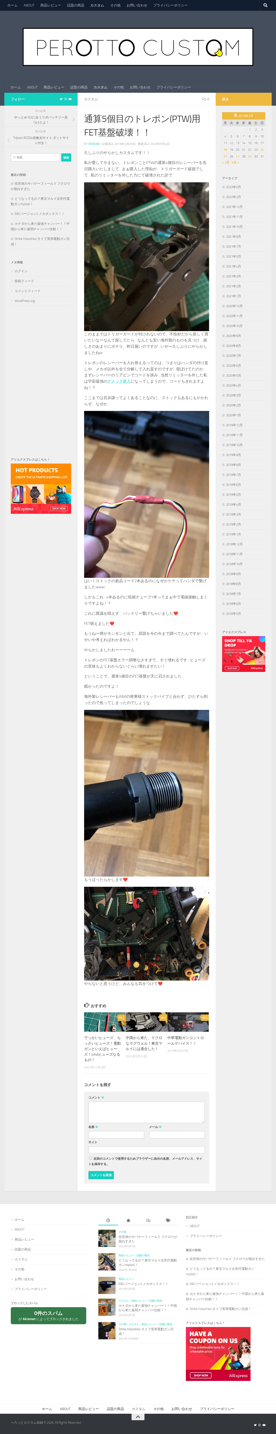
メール (155, 1127)
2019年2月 (233, 524)
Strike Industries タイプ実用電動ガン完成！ (220, 1309)
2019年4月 (233, 504)
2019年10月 (234, 445)
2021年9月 (233, 237)
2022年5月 (233, 187)
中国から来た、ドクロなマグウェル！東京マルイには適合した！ (144, 1043)
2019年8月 (233, 465)
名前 (93, 1127)
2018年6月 (233, 604)
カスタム (97, 5)
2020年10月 (234, 326)
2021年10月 (234, 227)
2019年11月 (234, 435)
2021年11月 (234, 217)
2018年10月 (234, 564)
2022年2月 (233, 197)
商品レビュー (50, 5)
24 (262, 150)
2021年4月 (233, 266)
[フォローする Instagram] (65, 99)
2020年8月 (233, 346)
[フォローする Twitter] (61, 99)
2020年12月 (234, 306)
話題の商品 (75, 5)
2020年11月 (234, 316)
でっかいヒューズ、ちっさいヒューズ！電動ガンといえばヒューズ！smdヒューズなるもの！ (102, 1049)
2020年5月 (233, 375)
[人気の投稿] (128, 1220)
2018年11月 (234, 554)
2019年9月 (233, 455)
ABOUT (29, 5)
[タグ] (168, 1220)
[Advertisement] (41, 381)
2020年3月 (233, 395)
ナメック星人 (119, 381)
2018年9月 (233, 574)
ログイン (21, 271)
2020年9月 (233, 336)
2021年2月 (233, 286)
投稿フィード (24, 281)
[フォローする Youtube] (70, 99)
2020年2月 (233, 405)
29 (249, 156)
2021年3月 (233, 276)
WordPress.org (25, 301)
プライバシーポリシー (170, 5)
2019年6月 (233, 485)
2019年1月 (233, 534)
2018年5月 (233, 614)
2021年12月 (234, 207)
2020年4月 (233, 385)
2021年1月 (233, 296)
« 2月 (226, 162)
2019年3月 (233, 514)
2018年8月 (233, 584)
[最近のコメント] (148, 1220)
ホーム (12, 5)
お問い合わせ (137, 5)
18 (225, 150)
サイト (92, 1142)
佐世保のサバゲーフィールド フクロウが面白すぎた (227, 1259)
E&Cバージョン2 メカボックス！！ (40, 214)
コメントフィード (28, 291)
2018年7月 (233, 594)
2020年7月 (233, 356)
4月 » (235, 162)
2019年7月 (233, 475)
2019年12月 (234, 425)
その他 (115, 5)
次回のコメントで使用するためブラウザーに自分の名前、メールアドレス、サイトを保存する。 (145, 1161)
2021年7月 (233, 246)
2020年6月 (233, 366)
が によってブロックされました (51, 1317)
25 (225, 156)
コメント (96, 1097)
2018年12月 (234, 544)
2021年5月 (233, 256)
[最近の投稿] (108, 1220)
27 (237, 156)
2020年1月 (233, 415)
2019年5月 (233, 495)
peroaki (94, 144)
